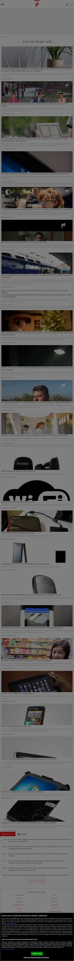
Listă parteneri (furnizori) (8, 949)
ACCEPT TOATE (37, 954)
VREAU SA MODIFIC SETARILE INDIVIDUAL (36, 957)
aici (21, 931)
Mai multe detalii (11, 923)
